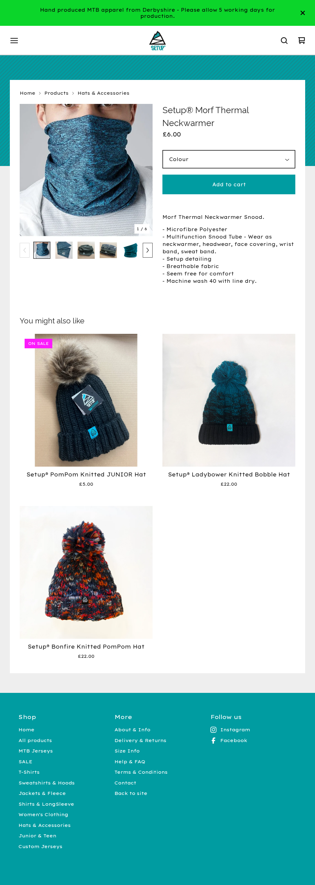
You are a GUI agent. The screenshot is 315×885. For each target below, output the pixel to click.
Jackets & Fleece (42, 793)
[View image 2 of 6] (64, 250)
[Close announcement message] (303, 13)
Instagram (235, 730)
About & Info (132, 730)
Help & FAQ (129, 761)
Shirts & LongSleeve (46, 804)
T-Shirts (29, 772)
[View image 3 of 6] (86, 250)
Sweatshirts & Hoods (46, 783)
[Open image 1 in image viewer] (86, 170)
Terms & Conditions (141, 772)
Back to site (130, 793)
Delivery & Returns (140, 740)
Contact (125, 783)
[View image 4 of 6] (108, 250)
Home (27, 93)
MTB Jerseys (35, 751)
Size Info (127, 751)
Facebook (233, 740)
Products (56, 93)
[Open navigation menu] (14, 40)
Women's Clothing (43, 814)
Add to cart (229, 184)
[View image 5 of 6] (130, 250)
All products (35, 740)
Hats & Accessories (104, 93)
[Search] (284, 40)
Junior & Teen (37, 836)
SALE (25, 761)
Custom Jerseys (40, 846)
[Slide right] (148, 250)
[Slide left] (25, 250)
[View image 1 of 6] (41, 250)
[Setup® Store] (157, 40)
